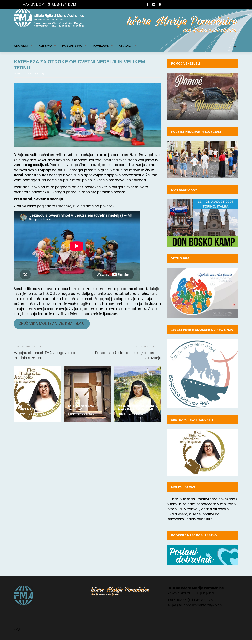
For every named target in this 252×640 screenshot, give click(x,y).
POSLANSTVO (72, 45)
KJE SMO (45, 45)
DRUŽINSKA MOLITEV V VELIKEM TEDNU (52, 323)
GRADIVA (125, 45)
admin (17, 73)
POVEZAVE (101, 45)
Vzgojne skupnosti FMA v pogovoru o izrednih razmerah (44, 355)
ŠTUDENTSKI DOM (62, 4)
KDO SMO (21, 45)
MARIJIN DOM (33, 4)
